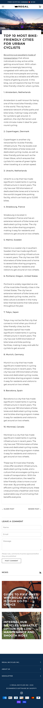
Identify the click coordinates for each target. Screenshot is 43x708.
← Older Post (8, 509)
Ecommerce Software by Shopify (21, 688)
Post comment (11, 561)
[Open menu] (5, 6)
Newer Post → (34, 509)
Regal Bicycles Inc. (20, 685)
